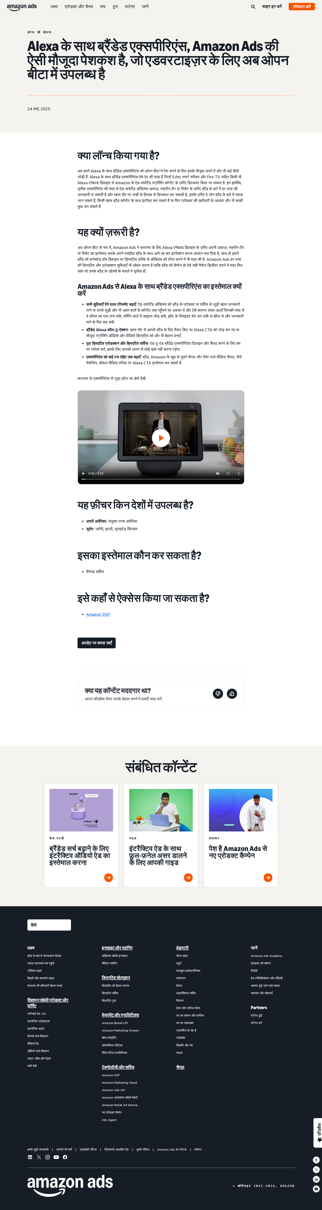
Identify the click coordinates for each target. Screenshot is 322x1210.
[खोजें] (253, 7)
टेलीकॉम (180, 1038)
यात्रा (179, 1053)
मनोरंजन (181, 978)
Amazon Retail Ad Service (120, 1105)
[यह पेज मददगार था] (232, 694)
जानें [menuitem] (254, 948)
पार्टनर (130, 6)
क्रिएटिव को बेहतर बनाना (115, 985)
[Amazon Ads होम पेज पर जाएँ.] (70, 1186)
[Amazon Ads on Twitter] (38, 1157)
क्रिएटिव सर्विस (110, 993)
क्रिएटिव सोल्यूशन (116, 977)
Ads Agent (109, 1120)
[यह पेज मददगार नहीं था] (218, 694)
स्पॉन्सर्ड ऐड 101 (36, 1013)
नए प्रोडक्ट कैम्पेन (112, 1112)
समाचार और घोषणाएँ (261, 993)
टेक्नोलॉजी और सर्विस (118, 1067)
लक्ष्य (54, 6)
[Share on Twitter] (316, 1169)
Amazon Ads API (113, 1090)
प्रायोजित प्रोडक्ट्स (38, 1021)
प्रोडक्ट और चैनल (79, 6)
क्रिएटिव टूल (109, 1000)
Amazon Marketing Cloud (119, 1082)
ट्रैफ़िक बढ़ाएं (34, 970)
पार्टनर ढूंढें (256, 1015)
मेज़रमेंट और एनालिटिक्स (120, 1015)
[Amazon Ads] (18, 6)
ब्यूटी (178, 963)
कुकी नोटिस (142, 1149)
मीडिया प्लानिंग (109, 963)
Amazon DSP (98, 614)
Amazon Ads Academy (266, 956)
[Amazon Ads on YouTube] (56, 1158)
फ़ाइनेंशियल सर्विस (186, 993)
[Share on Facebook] (316, 1160)
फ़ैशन (179, 985)
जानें (145, 6)
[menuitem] (49, 1033)
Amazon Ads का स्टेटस (171, 1149)
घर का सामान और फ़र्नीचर (190, 1015)
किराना (180, 1000)
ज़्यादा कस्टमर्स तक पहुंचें (40, 963)
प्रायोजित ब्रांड (35, 1028)
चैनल (180, 1067)
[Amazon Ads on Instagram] (47, 1158)
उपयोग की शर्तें (64, 1149)
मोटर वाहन (182, 956)
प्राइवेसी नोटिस (88, 1149)
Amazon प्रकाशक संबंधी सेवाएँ (119, 1097)
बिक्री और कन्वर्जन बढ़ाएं (40, 978)
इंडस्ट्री (182, 948)
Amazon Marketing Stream (120, 1030)
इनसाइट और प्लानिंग (117, 948)
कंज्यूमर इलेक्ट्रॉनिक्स (188, 970)
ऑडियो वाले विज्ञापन (38, 1051)
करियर (198, 1149)
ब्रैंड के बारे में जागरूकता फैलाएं (44, 956)
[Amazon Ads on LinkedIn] (30, 1158)
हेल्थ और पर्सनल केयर (188, 1008)
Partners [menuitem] (259, 1007)
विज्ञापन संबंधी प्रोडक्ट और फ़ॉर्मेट (47, 1002)
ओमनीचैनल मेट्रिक (112, 1045)
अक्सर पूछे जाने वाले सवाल (265, 985)
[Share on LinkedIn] (316, 1179)
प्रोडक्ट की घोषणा (261, 963)
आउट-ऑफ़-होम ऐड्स (39, 1058)
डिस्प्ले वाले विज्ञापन (37, 1036)
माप (103, 6)
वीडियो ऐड (33, 1043)
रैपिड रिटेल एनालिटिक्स (114, 1053)
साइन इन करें (272, 6)
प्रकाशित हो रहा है (186, 1030)
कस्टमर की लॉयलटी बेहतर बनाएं (44, 985)
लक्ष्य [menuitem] (30, 948)
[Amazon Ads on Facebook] (65, 1158)
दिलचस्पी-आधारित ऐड (116, 1149)
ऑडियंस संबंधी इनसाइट (115, 956)
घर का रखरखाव (185, 1023)
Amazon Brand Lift (115, 1023)
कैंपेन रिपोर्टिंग (109, 1038)
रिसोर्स (254, 970)
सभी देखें (32, 1066)
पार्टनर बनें (256, 1023)
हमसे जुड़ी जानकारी (37, 1149)
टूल (115, 6)
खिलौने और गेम (184, 1045)
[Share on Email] (316, 1188)
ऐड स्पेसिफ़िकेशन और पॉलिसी (267, 978)
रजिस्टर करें (302, 6)
